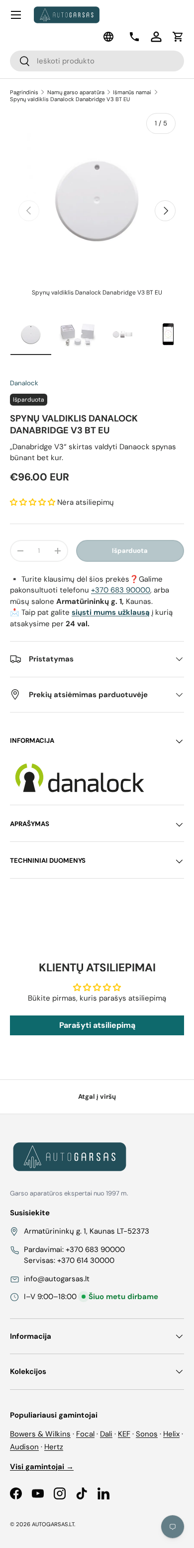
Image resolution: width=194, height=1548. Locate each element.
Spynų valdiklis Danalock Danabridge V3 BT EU (70, 99)
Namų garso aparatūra (75, 92)
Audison (24, 1447)
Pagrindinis (24, 92)
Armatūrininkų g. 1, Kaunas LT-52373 (86, 1231)
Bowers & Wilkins (40, 1434)
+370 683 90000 (120, 590)
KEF (124, 1434)
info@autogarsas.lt (57, 1279)
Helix (171, 1434)
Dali (106, 1434)
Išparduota (130, 550)
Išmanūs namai (132, 92)
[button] (178, 37)
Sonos (147, 1434)
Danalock (24, 383)
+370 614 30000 (85, 1260)
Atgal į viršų (97, 1096)
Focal (85, 1434)
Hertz (53, 1447)
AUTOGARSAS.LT (53, 1524)
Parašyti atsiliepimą (97, 1025)
